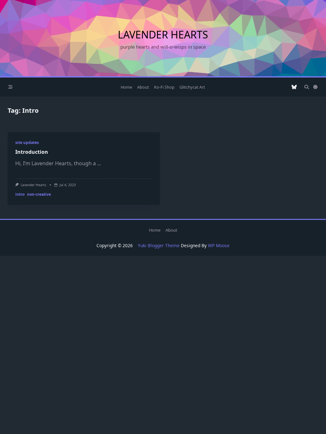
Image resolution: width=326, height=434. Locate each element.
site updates (27, 142)
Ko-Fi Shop (164, 87)
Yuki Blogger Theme (159, 245)
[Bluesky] (294, 87)
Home (126, 87)
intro (20, 194)
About (143, 87)
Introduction (31, 151)
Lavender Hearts (163, 34)
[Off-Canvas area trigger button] (10, 87)
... (99, 163)
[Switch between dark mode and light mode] (315, 87)
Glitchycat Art (192, 87)
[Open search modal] (306, 87)
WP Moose (219, 245)
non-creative (39, 194)
